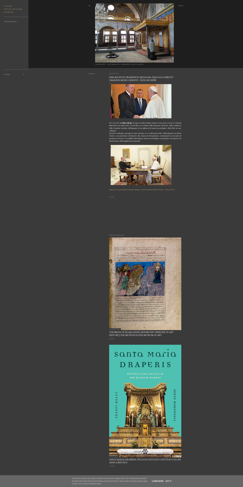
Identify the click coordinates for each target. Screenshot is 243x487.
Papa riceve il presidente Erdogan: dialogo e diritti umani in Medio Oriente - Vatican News (142, 190)
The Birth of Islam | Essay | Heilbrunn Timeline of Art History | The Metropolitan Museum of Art (141, 334)
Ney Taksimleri (114, 64)
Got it (168, 481)
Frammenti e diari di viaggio (132, 64)
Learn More (158, 481)
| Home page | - (101, 64)
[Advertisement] (145, 216)
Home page (8, 6)
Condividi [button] (91, 74)
